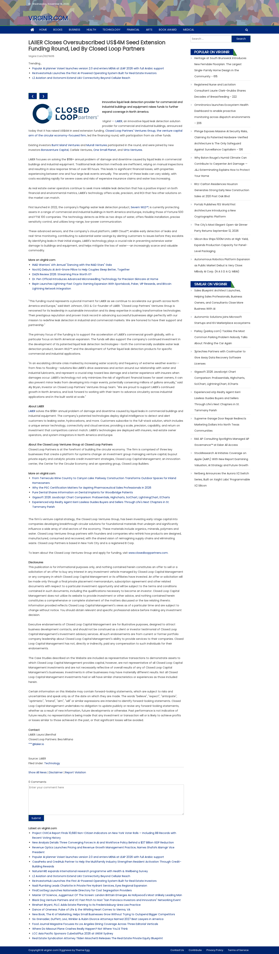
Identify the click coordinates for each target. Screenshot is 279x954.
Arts (149, 30)
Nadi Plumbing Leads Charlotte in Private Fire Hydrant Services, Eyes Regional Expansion (89, 886)
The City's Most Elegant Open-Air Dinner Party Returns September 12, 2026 (220, 228)
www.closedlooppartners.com (148, 553)
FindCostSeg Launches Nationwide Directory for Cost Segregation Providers (82, 890)
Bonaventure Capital (55, 150)
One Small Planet (104, 150)
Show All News (37, 772)
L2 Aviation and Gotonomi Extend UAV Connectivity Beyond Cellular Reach (81, 78)
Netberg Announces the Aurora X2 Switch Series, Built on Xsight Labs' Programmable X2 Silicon (222, 479)
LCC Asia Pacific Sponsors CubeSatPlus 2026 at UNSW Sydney (72, 933)
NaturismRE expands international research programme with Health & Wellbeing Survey (90, 871)
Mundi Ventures (96, 145)
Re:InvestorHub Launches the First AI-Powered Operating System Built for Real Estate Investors (94, 73)
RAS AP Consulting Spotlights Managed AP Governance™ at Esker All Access (221, 442)
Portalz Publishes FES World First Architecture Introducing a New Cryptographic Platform (215, 210)
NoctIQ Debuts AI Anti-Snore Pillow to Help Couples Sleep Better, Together (81, 269)
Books (57, 30)
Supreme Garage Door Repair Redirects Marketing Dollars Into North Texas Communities (220, 425)
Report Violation (75, 772)
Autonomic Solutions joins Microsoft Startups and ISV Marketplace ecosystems (222, 320)
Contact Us (177, 950)
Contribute (195, 950)
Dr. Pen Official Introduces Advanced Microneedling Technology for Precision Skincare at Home (95, 279)
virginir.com (48, 18)
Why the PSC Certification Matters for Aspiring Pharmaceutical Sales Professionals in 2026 (91, 488)
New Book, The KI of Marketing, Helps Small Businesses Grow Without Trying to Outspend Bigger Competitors (103, 914)
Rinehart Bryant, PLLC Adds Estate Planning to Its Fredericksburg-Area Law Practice (86, 905)
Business (74, 30)
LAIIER (118, 121)
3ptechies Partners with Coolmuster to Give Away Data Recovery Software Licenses (220, 357)
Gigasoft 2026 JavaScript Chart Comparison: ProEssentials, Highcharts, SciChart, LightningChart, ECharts (101, 497)
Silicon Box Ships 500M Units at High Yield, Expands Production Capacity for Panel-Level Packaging (221, 245)
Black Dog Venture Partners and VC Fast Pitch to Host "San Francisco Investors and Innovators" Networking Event (106, 900)
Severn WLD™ (139, 207)
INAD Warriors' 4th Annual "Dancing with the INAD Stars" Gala (72, 265)
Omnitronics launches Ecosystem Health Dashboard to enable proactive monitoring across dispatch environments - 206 (222, 114)
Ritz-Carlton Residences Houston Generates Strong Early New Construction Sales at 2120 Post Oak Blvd (221, 190)
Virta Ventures (132, 150)
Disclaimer (56, 772)
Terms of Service (238, 950)
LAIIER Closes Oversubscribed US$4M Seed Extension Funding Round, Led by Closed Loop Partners (97, 46)
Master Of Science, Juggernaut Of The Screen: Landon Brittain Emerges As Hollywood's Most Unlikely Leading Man (107, 895)
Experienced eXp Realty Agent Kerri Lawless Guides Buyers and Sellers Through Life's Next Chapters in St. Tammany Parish (217, 401)
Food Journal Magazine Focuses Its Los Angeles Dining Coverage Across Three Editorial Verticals (95, 924)
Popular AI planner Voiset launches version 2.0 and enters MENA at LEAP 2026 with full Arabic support (98, 68)
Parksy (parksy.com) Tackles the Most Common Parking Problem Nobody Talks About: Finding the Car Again (220, 337)
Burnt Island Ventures (66, 145)
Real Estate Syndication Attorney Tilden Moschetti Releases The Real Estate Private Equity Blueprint (97, 938)
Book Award (168, 30)
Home (43, 30)
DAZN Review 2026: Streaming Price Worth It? (61, 274)
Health (91, 30)
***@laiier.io (36, 744)
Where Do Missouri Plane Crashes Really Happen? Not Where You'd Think (80, 929)
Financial (133, 30)
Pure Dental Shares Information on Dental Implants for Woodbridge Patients (82, 492)
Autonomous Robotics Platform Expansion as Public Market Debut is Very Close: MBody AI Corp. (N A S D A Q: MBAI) (222, 265)
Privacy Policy (214, 950)
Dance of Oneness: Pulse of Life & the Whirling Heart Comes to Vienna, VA (81, 909)
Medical (188, 30)
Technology (111, 30)
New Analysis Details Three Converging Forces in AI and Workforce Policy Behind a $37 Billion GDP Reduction (103, 842)
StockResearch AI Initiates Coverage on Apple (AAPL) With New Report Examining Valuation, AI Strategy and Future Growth (221, 459)
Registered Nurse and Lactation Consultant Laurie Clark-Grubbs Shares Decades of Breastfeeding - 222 (220, 91)
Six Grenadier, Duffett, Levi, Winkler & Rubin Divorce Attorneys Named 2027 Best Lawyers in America (97, 919)
